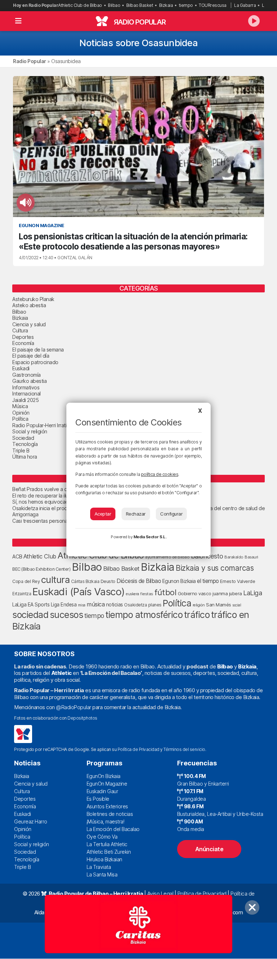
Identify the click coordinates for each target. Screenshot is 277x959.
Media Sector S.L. (150, 536)
